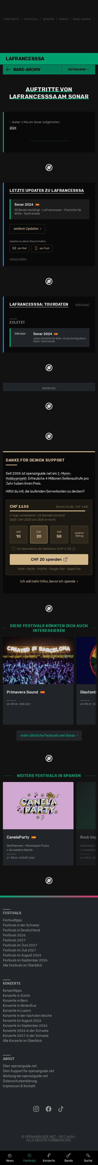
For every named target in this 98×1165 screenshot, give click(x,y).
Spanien (48, 19)
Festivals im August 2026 (22, 955)
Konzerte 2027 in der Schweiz (26, 1036)
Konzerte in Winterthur (19, 1006)
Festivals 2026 (14, 935)
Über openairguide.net (20, 1066)
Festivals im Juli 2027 (19, 950)
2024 (13, 127)
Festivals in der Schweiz (21, 925)
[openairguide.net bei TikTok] (61, 1109)
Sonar (63, 19)
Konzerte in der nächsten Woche (27, 1016)
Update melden (18, 259)
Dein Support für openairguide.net (28, 1071)
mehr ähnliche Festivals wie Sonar (47, 736)
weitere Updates (26, 229)
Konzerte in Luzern (17, 1011)
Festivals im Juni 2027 (20, 945)
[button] (78, 69)
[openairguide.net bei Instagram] (36, 1109)
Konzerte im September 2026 (25, 1026)
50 (59, 535)
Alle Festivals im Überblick (22, 965)
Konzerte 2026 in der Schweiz (26, 1031)
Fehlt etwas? (82, 305)
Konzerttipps (12, 991)
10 (18, 535)
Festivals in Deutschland (21, 930)
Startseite (11, 19)
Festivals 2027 (14, 940)
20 (38, 535)
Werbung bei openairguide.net (25, 1076)
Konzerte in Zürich (16, 996)
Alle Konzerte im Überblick (22, 1041)
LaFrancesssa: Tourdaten (39, 304)
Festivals (31, 19)
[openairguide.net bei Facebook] (49, 1109)
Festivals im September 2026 (25, 960)
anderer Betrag (79, 535)
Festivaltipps (12, 920)
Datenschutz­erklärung (20, 1081)
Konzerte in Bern (15, 1001)
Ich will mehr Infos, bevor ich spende (47, 581)
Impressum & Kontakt (19, 1086)
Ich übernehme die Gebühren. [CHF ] (44, 549)
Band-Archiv (82, 19)
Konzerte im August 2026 (22, 1021)
